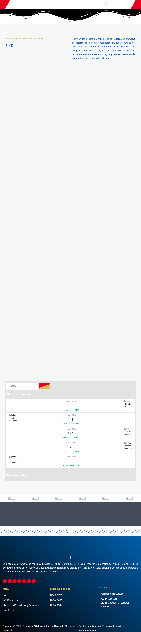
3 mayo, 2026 (70, 401)
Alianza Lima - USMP (70, 410)
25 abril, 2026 (70, 429)
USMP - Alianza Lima (70, 424)
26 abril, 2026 (70, 415)
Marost (59, 626)
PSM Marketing (42, 626)
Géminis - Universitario (70, 465)
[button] (106, 3)
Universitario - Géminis (70, 438)
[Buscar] (44, 386)
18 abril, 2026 (70, 457)
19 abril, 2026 (70, 443)
